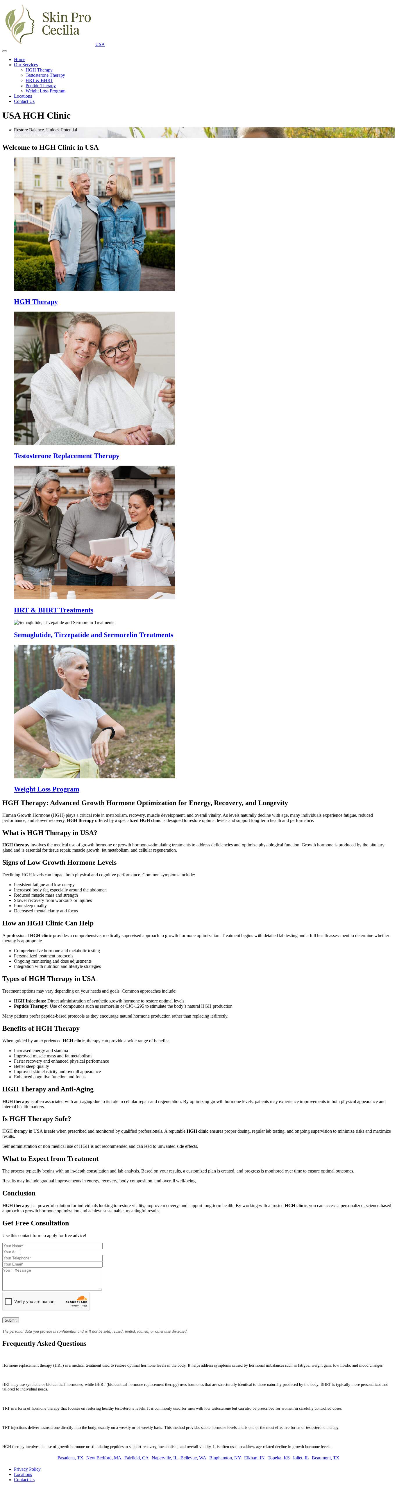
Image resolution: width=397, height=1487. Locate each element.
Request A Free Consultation (40, 135)
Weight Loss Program (45, 90)
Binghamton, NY (225, 1457)
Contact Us (24, 101)
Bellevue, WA (193, 1457)
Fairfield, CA (136, 1457)
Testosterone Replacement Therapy (66, 456)
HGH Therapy (39, 69)
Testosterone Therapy (45, 75)
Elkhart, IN (254, 1457)
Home (19, 59)
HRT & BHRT (39, 80)
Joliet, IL (301, 1457)
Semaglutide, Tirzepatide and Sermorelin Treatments (93, 635)
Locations (23, 96)
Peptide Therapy (41, 85)
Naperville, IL (165, 1457)
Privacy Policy (27, 1469)
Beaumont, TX (325, 1457)
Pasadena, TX (70, 1457)
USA (100, 44)
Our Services (26, 64)
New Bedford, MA (103, 1457)
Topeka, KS (279, 1457)
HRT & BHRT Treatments (53, 610)
